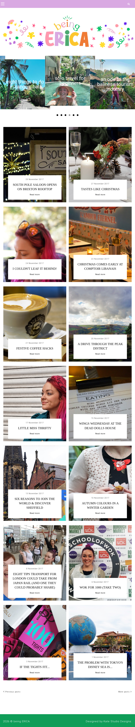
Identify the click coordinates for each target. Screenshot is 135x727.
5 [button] (74, 116)
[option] (25, 84)
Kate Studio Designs (117, 721)
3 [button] (66, 116)
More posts (124, 692)
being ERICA (22, 721)
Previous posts (13, 692)
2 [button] (62, 116)
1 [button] (58, 116)
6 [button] (78, 116)
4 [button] (70, 116)
